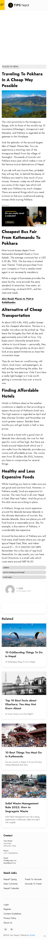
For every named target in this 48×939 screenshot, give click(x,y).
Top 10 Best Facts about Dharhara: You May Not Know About (20, 704)
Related (7, 618)
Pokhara (6, 567)
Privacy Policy (9, 918)
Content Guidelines (12, 913)
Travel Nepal (7, 577)
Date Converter (10, 883)
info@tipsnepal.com (9, 860)
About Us (7, 922)
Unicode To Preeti (33, 883)
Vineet (21, 588)
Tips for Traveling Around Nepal (13, 572)
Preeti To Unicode (33, 879)
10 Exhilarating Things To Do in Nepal (24, 654)
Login (6, 904)
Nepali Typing (10, 879)
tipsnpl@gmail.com (9, 863)
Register (7, 909)
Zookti (32, 935)
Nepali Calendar (11, 888)
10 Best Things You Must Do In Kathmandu (23, 754)
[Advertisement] (24, 35)
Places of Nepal (10, 66)
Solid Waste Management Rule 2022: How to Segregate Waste (21, 807)
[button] (44, 936)
